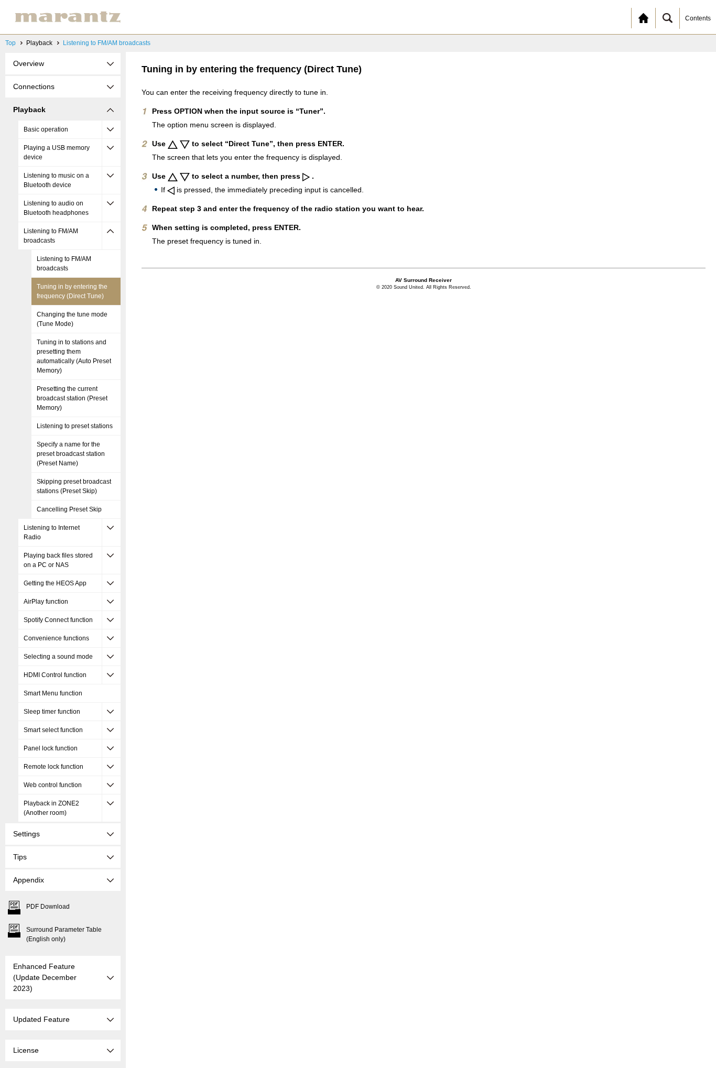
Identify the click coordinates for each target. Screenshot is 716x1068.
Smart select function (53, 730)
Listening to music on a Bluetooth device (56, 180)
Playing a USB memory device (57, 152)
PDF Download (48, 906)
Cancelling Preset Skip (69, 509)
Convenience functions (56, 638)
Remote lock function (53, 766)
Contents (698, 18)
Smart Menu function (53, 693)
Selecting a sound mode (58, 656)
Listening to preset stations (75, 426)
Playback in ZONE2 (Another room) (51, 808)
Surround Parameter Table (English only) (64, 934)
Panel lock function (51, 748)
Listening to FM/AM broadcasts (106, 43)
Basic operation (46, 129)
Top (10, 43)
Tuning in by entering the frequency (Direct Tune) (72, 291)
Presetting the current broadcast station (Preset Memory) (72, 398)
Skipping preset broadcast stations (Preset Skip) (74, 486)
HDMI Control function (55, 675)
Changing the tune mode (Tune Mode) (72, 319)
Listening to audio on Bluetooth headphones (56, 208)
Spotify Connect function (58, 620)
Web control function (53, 785)
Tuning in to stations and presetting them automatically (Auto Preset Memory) (74, 356)
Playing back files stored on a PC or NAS (58, 560)
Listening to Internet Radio (52, 532)
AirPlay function (46, 601)
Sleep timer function (52, 711)
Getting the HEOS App (55, 583)
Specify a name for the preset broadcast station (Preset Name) (71, 454)
